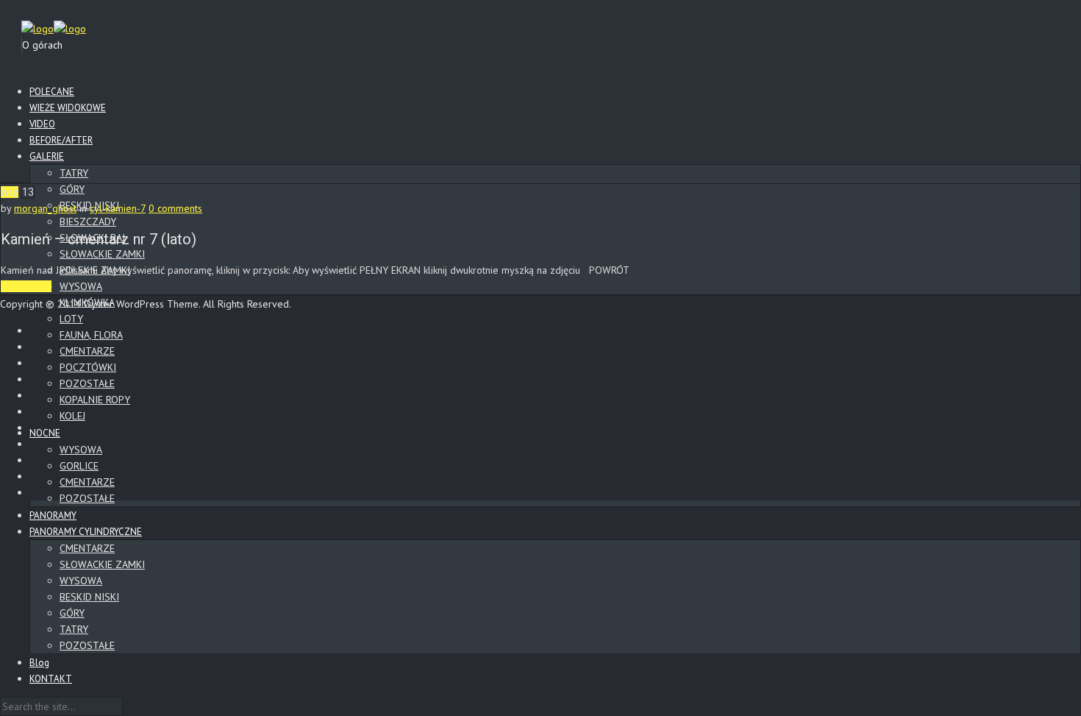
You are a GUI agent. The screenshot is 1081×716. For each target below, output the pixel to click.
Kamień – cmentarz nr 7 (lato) (98, 239)
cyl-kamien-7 (118, 208)
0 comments (175, 208)
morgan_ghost (45, 208)
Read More (26, 286)
